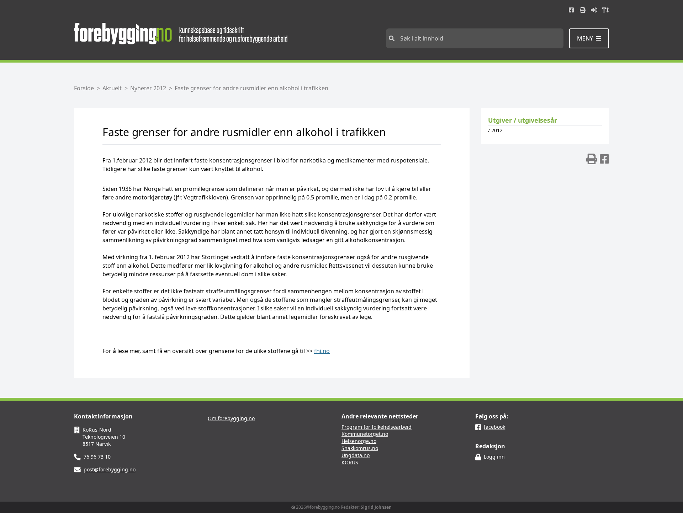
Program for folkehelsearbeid (377, 426)
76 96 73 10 (97, 456)
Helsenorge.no (359, 441)
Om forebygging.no (231, 418)
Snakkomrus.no (360, 448)
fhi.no (322, 351)
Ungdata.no (356, 455)
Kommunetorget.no (365, 434)
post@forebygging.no (110, 469)
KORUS (350, 462)
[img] (591, 159)
